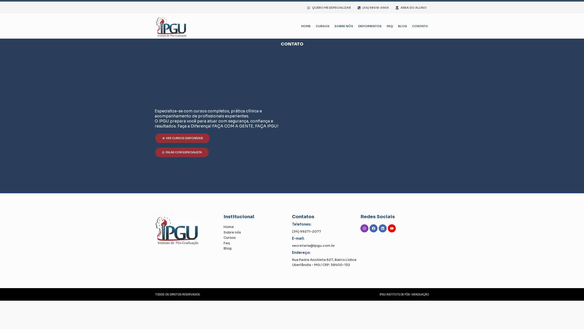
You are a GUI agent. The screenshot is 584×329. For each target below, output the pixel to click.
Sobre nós (343, 26)
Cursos (322, 26)
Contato (420, 26)
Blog (402, 26)
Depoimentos (370, 26)
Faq (390, 26)
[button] (182, 138)
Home (306, 26)
